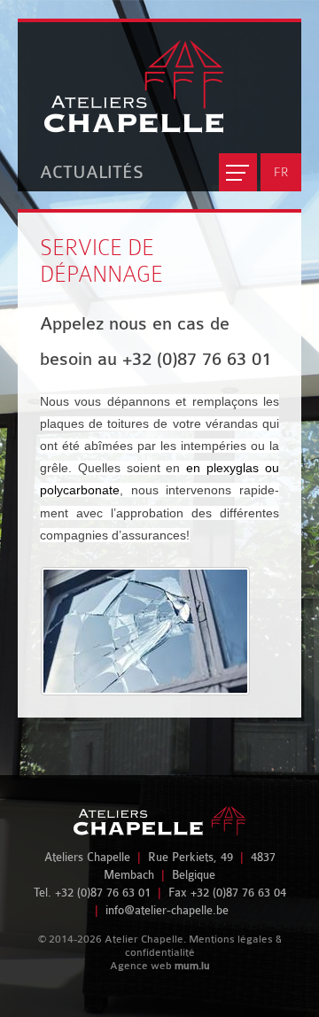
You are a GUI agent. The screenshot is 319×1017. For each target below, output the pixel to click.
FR (281, 172)
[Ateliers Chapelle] (120, 77)
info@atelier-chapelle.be (167, 910)
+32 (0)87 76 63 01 (103, 892)
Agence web (141, 965)
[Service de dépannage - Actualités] (160, 631)
